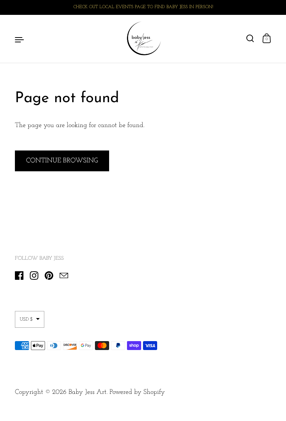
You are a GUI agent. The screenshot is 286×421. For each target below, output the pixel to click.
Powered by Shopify (137, 392)
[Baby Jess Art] (143, 39)
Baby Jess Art (88, 392)
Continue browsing (62, 161)
